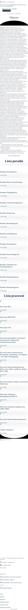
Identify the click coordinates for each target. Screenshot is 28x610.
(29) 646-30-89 (9, 6)
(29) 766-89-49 (12, 4)
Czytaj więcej (3, 175)
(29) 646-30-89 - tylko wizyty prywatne (11, 576)
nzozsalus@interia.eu (6, 588)
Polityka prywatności (5, 607)
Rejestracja (2, 599)
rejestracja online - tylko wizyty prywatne (11, 582)
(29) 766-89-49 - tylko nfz (7, 579)
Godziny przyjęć (4, 604)
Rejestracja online (4, 602)
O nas (1, 594)
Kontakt (2, 596)
